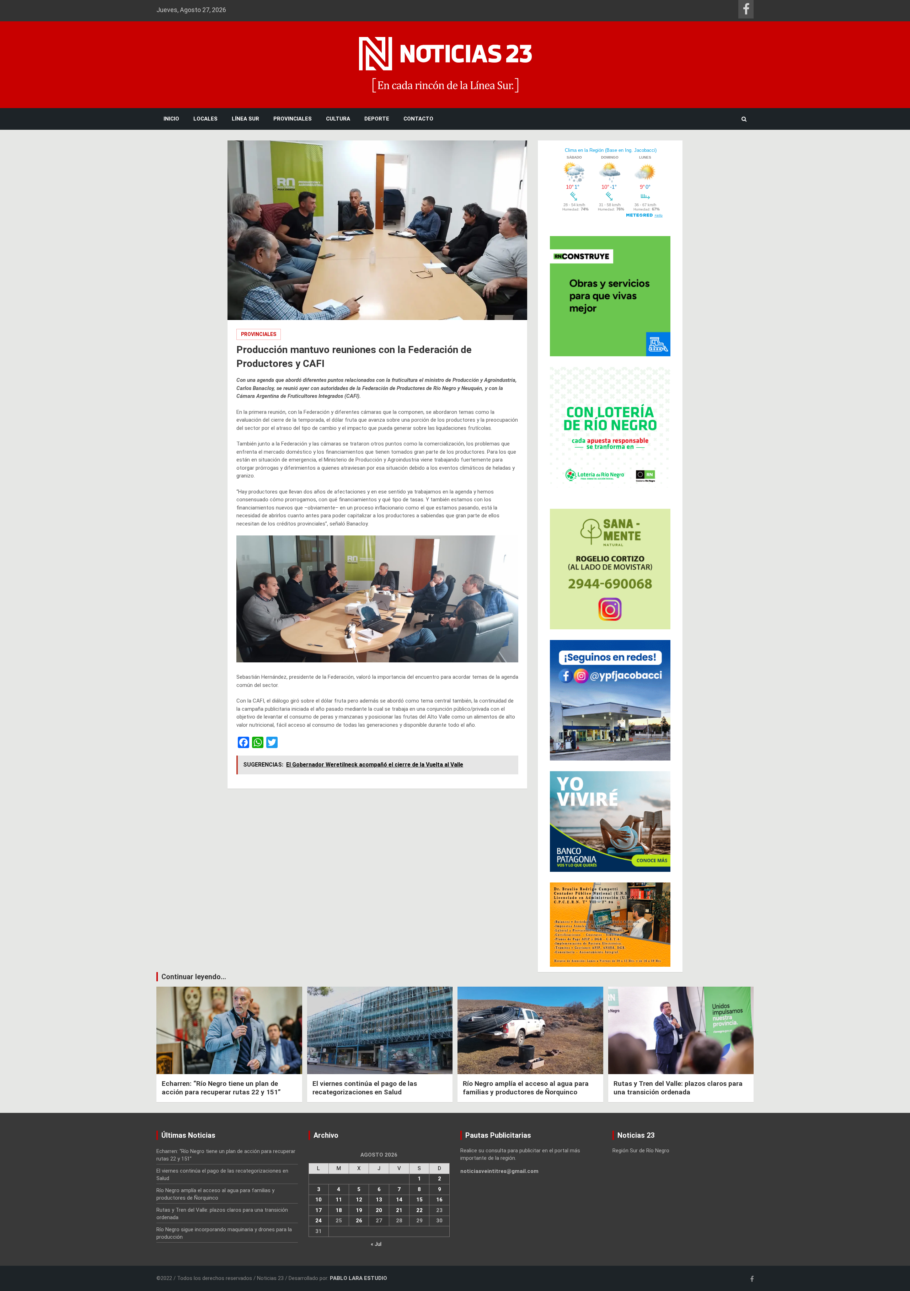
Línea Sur (245, 119)
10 (318, 1199)
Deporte (376, 119)
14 (399, 1199)
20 (379, 1210)
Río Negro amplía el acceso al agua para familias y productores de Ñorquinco (526, 1088)
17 (318, 1210)
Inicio (171, 119)
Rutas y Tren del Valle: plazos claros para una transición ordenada (678, 1088)
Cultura (338, 119)
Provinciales (292, 119)
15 (419, 1199)
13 (379, 1199)
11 (339, 1199)
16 (439, 1199)
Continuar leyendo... (193, 976)
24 (318, 1220)
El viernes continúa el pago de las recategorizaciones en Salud (364, 1088)
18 (339, 1210)
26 (359, 1220)
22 (419, 1210)
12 (359, 1199)
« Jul (376, 1244)
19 (359, 1210)
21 (399, 1210)
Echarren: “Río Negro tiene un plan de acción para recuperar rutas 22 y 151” (221, 1088)
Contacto (418, 119)
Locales (205, 119)
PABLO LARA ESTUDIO (358, 1278)
